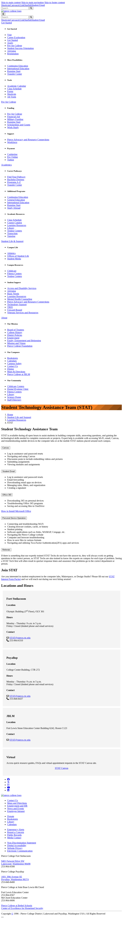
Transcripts (12, 233)
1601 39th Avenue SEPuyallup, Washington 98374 (15, 878)
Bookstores (12, 358)
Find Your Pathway (16, 177)
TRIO (10, 307)
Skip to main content (11, 2)
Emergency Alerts (15, 829)
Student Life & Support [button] (12, 241)
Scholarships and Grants (18, 124)
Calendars (12, 361)
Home (10, 414)
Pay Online (12, 157)
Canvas (13, 5)
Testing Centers (14, 230)
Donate (10, 816)
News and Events (15, 808)
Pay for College (14, 45)
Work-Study (13, 127)
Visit (9, 34)
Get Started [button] (6, 22)
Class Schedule (14, 88)
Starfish (28, 5)
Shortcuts (5, 5)
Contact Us (12, 366)
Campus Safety (14, 363)
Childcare (11, 271)
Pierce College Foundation (19, 346)
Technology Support (17, 304)
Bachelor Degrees (15, 179)
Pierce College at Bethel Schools (16, 905)
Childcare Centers (15, 386)
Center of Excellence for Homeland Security (22, 908)
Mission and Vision (16, 343)
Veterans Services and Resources (22, 312)
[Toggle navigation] (3, 14)
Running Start (13, 71)
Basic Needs (13, 293)
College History (14, 332)
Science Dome (14, 397)
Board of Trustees (15, 329)
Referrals (6, 550)
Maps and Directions (17, 803)
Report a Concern (15, 832)
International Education (18, 68)
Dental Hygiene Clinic (17, 389)
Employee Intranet (16, 811)
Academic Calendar (16, 86)
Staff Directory (14, 400)
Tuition (10, 159)
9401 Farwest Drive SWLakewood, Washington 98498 (15, 862)
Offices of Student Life (18, 256)
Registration (13, 53)
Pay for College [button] (8, 102)
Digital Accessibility (16, 845)
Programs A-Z (14, 182)
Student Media (14, 258)
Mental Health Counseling (19, 299)
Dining (10, 369)
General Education (16, 200)
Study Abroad (13, 208)
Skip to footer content (54, 2)
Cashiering (12, 154)
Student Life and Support (19, 417)
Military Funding (15, 119)
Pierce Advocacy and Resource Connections (28, 139)
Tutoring (11, 236)
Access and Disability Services (21, 288)
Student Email (38, 5)
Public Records (14, 835)
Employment (13, 338)
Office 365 (6, 495)
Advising (11, 51)
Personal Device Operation (14, 518)
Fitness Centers (14, 273)
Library (10, 228)
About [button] (4, 317)
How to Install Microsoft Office (16, 511)
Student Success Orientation (20, 48)
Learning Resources (16, 225)
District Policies (14, 335)
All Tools (11, 97)
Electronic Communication (20, 851)
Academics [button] (6, 165)
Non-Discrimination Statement (21, 842)
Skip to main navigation (32, 2)
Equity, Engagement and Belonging (24, 340)
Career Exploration (16, 37)
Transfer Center (14, 74)
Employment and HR (17, 806)
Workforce (12, 142)
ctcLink (20, 5)
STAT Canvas (61, 768)
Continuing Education (17, 66)
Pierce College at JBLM (18, 374)
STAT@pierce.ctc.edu (19, 637)
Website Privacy (14, 848)
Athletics (11, 253)
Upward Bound (14, 310)
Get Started (12, 40)
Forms (10, 91)
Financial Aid (13, 116)
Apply (10, 43)
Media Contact (14, 837)
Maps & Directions (16, 371)
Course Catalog (14, 222)
